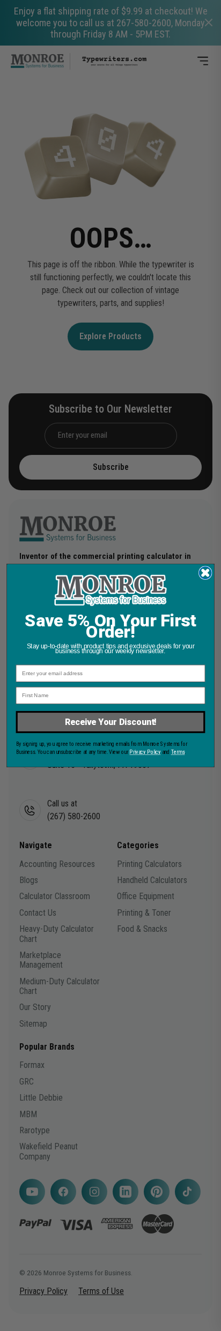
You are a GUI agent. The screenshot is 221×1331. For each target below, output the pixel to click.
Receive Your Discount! (111, 722)
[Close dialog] (205, 573)
